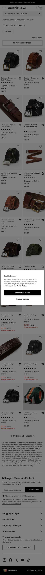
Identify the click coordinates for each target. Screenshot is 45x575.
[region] (22, 287)
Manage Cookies (22, 299)
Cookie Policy (21, 286)
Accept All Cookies (22, 293)
